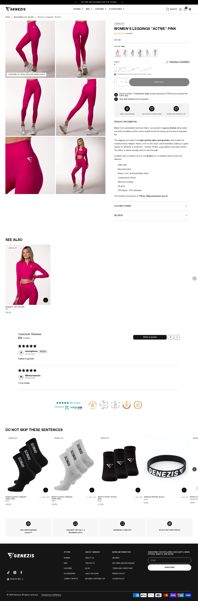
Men (88, 9)
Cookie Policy (118, 579)
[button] (190, 9)
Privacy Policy (118, 573)
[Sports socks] (27, 465)
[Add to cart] (45, 300)
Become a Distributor (95, 579)
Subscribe (169, 567)
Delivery (116, 558)
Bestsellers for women (24, 17)
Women (77, 9)
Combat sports (71, 579)
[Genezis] (15, 9)
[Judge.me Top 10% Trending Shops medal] (138, 405)
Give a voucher (92, 573)
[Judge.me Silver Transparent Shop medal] (104, 405)
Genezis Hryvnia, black (154, 497)
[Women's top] (27, 275)
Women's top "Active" (14, 307)
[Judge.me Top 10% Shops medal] (126, 405)
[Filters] (170, 337)
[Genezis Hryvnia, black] (166, 465)
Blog (87, 568)
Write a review (150, 337)
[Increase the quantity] (126, 82)
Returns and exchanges (123, 563)
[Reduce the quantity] (116, 82)
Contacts (90, 563)
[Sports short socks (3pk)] (120, 465)
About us (89, 558)
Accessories (115, 9)
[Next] (122, 2)
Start (7, 17)
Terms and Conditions (122, 568)
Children (99, 9)
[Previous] (76, 2)
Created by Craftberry (51, 595)
